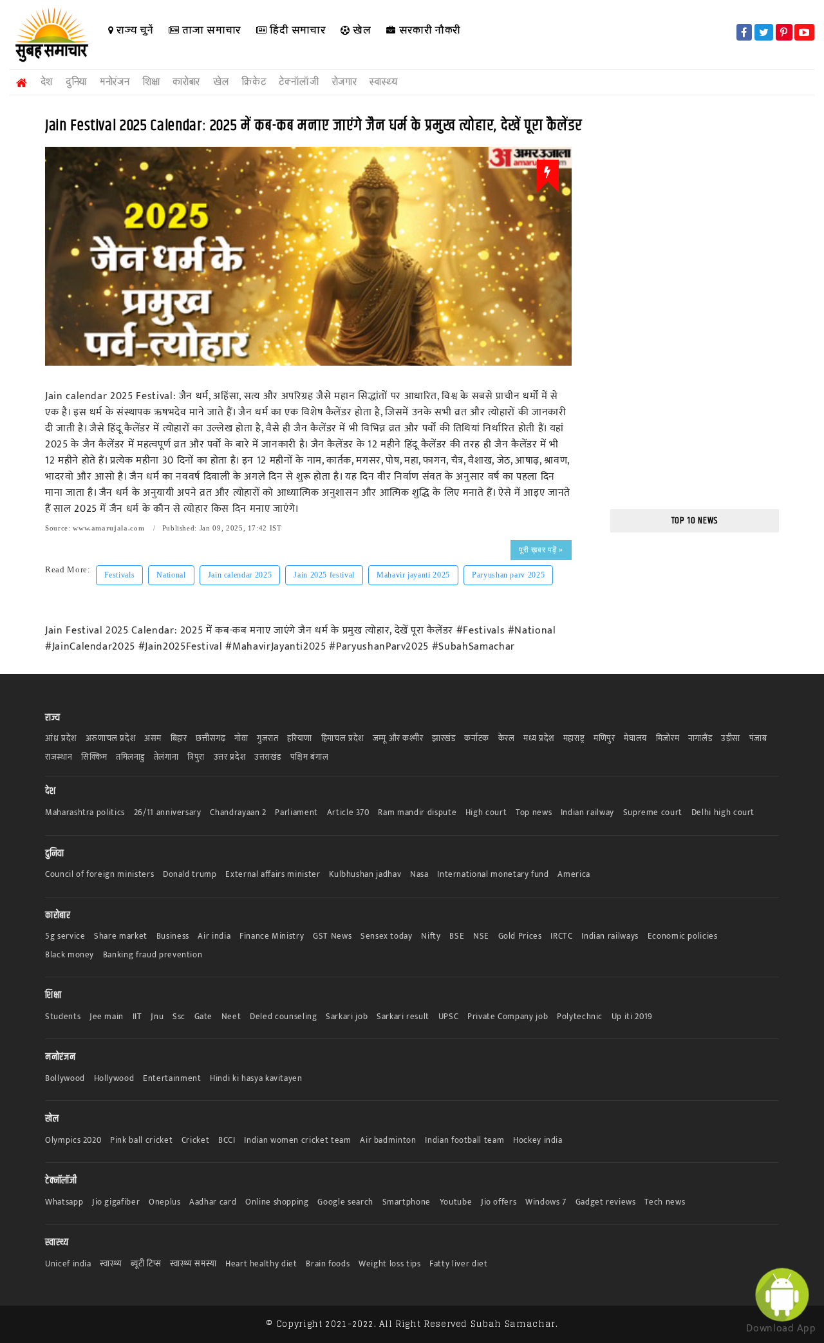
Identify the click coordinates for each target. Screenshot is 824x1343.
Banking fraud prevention (153, 955)
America (573, 875)
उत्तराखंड (267, 757)
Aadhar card (212, 1202)
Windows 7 (545, 1202)
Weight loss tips (389, 1264)
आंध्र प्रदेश (61, 739)
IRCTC (561, 936)
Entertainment (172, 1079)
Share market (120, 936)
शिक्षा (151, 82)
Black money (69, 955)
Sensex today (386, 936)
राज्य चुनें (133, 30)
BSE (456, 936)
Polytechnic (580, 1017)
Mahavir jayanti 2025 (413, 574)
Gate (203, 1017)
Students (62, 1017)
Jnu (157, 1017)
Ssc (179, 1017)
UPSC (448, 1017)
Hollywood (114, 1079)
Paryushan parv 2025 (508, 574)
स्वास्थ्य (383, 82)
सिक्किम (94, 757)
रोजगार (344, 82)
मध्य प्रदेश (538, 739)
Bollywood (65, 1079)
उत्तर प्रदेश (230, 757)
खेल (360, 30)
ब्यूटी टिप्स (146, 1264)
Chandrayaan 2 (238, 813)
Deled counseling (283, 1017)
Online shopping (277, 1202)
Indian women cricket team (297, 1140)
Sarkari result (403, 1017)
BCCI (227, 1140)
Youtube (456, 1202)
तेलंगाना (166, 757)
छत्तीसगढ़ (210, 739)
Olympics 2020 (73, 1140)
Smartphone (406, 1202)
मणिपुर (604, 739)
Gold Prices (520, 936)
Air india (214, 936)
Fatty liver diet (458, 1264)
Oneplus (165, 1202)
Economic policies (683, 936)
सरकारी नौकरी (428, 30)
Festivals (119, 574)
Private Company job (507, 1017)
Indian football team (464, 1140)
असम (153, 739)
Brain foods (328, 1264)
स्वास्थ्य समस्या (193, 1264)
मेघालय (635, 739)
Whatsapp (64, 1202)
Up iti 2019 (632, 1017)
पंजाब (758, 739)
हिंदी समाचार (296, 30)
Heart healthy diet (261, 1264)
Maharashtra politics (85, 813)
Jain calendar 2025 (240, 574)
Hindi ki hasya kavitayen (256, 1079)
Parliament (296, 813)
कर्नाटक (476, 739)
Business (172, 936)
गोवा (241, 739)
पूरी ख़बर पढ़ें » (541, 549)
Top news (534, 813)
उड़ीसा (730, 739)
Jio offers (499, 1202)
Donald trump (190, 875)
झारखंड (444, 739)
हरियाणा (299, 739)
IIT (137, 1017)
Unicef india (68, 1264)
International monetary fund (493, 875)
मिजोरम (668, 739)
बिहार (179, 739)
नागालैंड (700, 739)
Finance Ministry (271, 936)
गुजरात (268, 739)
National (170, 574)
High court (486, 813)
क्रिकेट (253, 82)
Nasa (419, 875)
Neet (231, 1017)
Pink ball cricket (141, 1140)
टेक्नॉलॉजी (299, 82)
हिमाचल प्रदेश (342, 739)
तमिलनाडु (130, 757)
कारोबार (186, 82)
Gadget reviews (606, 1202)
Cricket (196, 1140)
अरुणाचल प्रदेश (111, 739)
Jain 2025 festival (324, 574)
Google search (345, 1202)
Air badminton (388, 1140)
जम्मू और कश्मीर (398, 739)
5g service (65, 936)
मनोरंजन (114, 82)
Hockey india (538, 1140)
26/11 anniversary (167, 813)
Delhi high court (722, 813)
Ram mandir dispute (417, 813)
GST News (332, 936)
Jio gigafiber (116, 1202)
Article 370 (348, 813)
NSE (481, 936)
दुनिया (76, 82)
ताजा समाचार (210, 30)
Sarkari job (347, 1017)
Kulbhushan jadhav (365, 875)
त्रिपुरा (196, 757)
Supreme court (652, 813)
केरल (506, 739)
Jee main (106, 1017)
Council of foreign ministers (99, 875)
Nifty (430, 936)
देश (47, 82)
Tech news (664, 1202)
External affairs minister (272, 875)
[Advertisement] (695, 304)
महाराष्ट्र (574, 739)
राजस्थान (59, 757)
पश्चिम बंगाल (309, 757)
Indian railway (587, 813)
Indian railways (610, 936)
